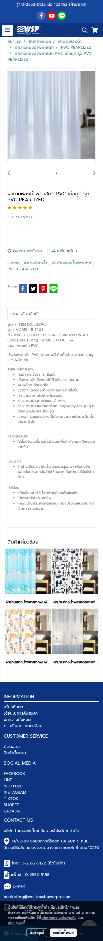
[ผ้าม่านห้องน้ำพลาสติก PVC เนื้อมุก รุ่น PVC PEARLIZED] (51, 115)
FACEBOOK (14, 774)
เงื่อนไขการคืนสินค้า (21, 713)
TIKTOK (11, 799)
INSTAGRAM (15, 792)
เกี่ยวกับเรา (13, 707)
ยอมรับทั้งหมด (63, 932)
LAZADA (12, 811)
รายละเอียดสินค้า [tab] (25, 314)
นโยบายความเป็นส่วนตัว (59, 917)
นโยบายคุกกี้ (16, 923)
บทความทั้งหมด (17, 720)
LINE (8, 780)
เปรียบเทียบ (66, 251)
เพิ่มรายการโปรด (27, 251)
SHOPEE (11, 805)
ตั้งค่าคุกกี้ (37, 932)
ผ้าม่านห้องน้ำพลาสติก (72, 263)
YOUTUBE (13, 786)
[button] (83, 30)
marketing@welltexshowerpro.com (38, 897)
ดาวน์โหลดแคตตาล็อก (23, 726)
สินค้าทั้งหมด (15, 753)
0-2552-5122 (34, 863)
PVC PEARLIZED (23, 269)
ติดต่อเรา (12, 747)
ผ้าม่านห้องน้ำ (36, 263)
